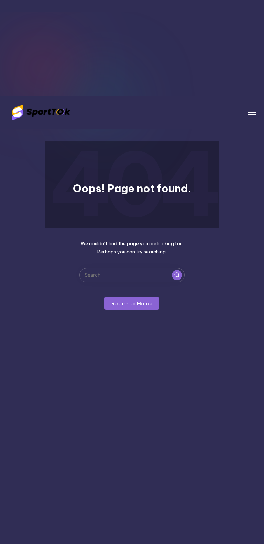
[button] (177, 275)
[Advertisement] (132, 48)
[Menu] (251, 113)
